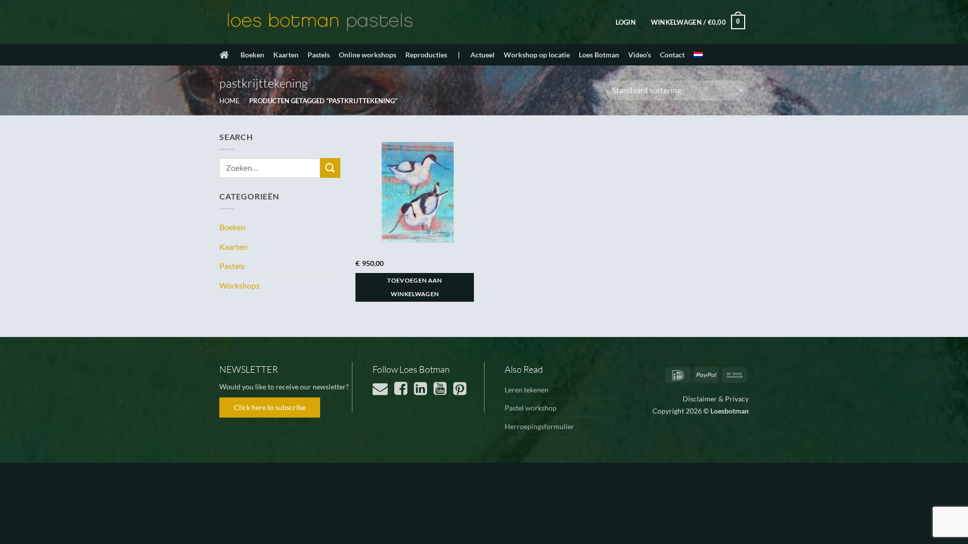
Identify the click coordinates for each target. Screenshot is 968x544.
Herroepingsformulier (539, 426)
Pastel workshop (531, 407)
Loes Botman (599, 54)
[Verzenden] (330, 168)
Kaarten (285, 54)
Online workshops (367, 54)
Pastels (319, 54)
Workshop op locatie (537, 54)
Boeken (252, 54)
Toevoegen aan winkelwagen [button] (414, 287)
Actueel (482, 54)
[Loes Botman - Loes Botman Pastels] (320, 22)
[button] (626, 22)
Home (229, 101)
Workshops (239, 285)
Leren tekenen (527, 389)
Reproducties (426, 54)
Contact (672, 54)
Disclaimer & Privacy (716, 398)
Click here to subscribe (270, 407)
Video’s (639, 54)
